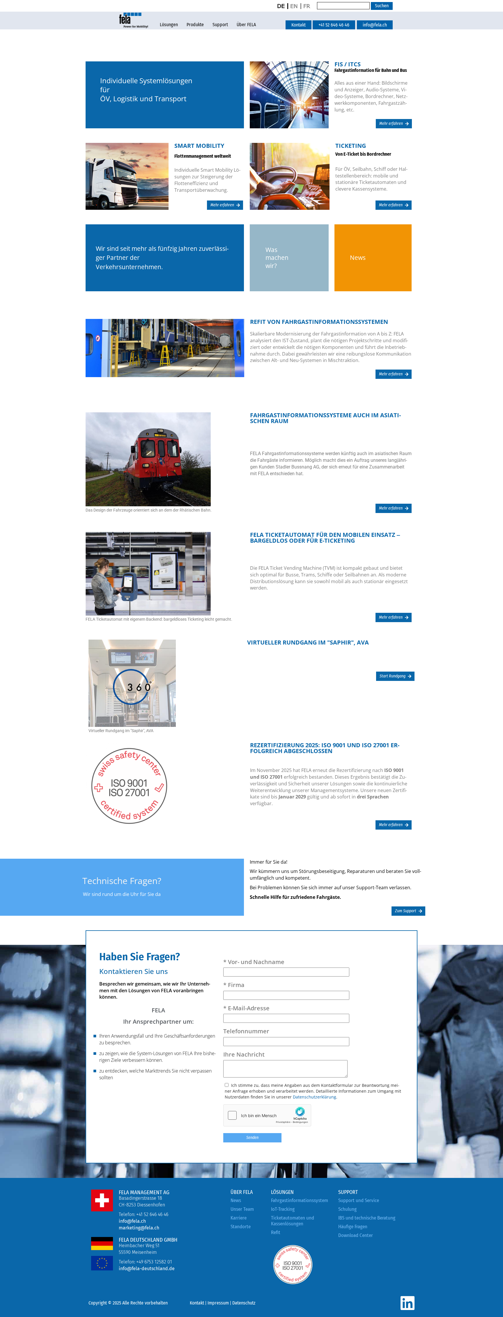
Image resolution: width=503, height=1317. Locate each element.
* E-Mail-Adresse (246, 1008)
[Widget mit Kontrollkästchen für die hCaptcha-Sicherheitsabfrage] (267, 1115)
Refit (275, 1232)
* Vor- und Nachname (253, 962)
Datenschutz (243, 1303)
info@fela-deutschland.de (147, 1268)
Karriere (239, 1218)
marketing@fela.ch (139, 1228)
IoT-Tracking (283, 1209)
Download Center (355, 1235)
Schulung (347, 1209)
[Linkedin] (407, 1303)
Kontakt (197, 1303)
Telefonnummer (246, 1031)
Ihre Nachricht (244, 1054)
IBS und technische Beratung (366, 1218)
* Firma (234, 985)
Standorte (241, 1227)
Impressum (218, 1303)
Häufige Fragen (352, 1227)
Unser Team (242, 1209)
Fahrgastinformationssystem (299, 1200)
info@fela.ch (132, 1221)
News (236, 1200)
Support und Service (358, 1200)
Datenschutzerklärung (314, 1097)
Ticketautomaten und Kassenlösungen (292, 1221)
